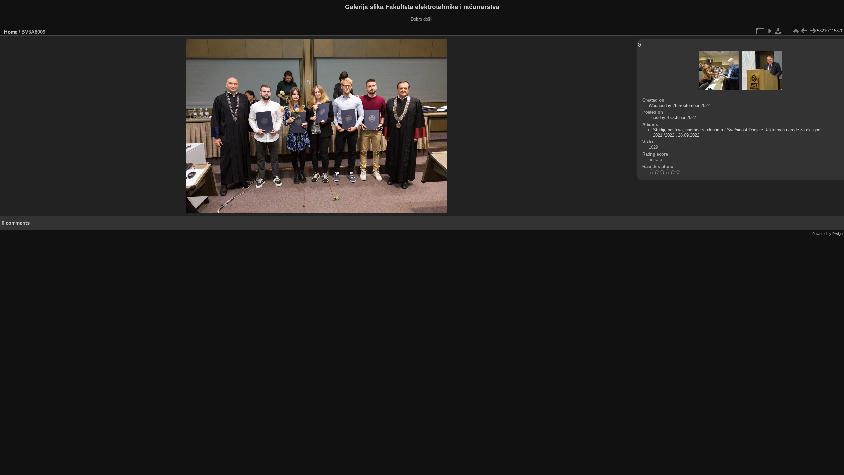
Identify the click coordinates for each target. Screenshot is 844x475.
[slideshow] (770, 31)
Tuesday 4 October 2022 (672, 117)
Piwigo (837, 234)
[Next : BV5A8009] (812, 31)
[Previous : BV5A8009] (804, 31)
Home (10, 32)
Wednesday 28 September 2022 (679, 105)
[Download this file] (778, 31)
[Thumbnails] (795, 31)
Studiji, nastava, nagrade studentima (688, 129)
